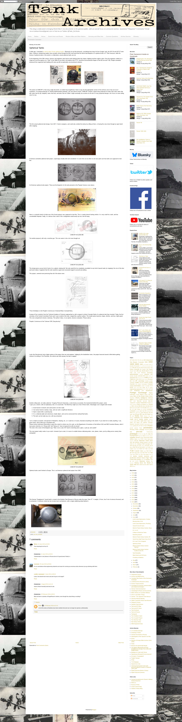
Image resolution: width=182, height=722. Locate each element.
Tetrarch (143, 458)
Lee (141, 409)
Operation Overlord (139, 424)
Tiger (147, 458)
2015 (133, 497)
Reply (35, 548)
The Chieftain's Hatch (136, 616)
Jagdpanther (133, 402)
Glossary (136, 36)
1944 (137, 364)
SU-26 (151, 445)
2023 (133, 479)
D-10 (151, 385)
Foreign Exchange (138, 393)
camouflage (141, 381)
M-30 (131, 412)
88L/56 (144, 371)
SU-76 (135, 447)
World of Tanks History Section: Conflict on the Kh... (141, 550)
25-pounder (136, 366)
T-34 (132, 451)
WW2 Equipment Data (137, 623)
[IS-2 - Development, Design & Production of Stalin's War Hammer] (133, 70)
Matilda (137, 416)
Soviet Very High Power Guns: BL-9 (142, 539)
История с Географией (137, 656)
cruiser (143, 385)
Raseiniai (140, 435)
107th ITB (136, 360)
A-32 (135, 372)
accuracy (150, 372)
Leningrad (132, 411)
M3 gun (137, 414)
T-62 (131, 454)
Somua (142, 442)
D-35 (138, 387)
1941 (146, 362)
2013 (133, 502)
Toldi (145, 459)
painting (134, 425)
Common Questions (112, 36)
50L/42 (138, 367)
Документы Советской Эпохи (139, 652)
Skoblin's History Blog (136, 688)
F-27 (144, 389)
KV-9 (148, 407)
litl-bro (133, 638)
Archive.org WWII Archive (137, 576)
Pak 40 (138, 425)
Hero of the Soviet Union (141, 396)
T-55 (148, 452)
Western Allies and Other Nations (76, 36)
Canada (147, 381)
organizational (147, 424)
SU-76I (139, 447)
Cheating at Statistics (138, 557)
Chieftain (146, 382)
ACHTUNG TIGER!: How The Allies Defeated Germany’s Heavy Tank (143, 87)
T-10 (146, 447)
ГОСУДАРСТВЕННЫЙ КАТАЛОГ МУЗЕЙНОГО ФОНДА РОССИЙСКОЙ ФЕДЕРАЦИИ (141, 649)
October (135, 508)
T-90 (150, 454)
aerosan (141, 374)
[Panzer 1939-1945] (133, 134)
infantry (137, 398)
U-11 (133, 461)
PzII (131, 435)
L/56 (133, 409)
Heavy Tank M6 (148, 394)
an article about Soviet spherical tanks (53, 51)
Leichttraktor (150, 409)
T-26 (140, 449)
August (135, 512)
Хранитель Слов (135, 664)
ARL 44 (151, 375)
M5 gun (132, 416)
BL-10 (135, 379)
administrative (134, 374)
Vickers (148, 461)
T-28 (146, 449)
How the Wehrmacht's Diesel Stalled (144, 305)
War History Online (136, 621)
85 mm (139, 371)
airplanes (146, 374)
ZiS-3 (141, 464)
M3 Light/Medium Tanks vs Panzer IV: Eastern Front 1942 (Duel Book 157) (144, 141)
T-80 (141, 454)
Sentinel (131, 440)
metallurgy (137, 417)
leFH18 (144, 409)
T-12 (152, 447)
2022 (133, 482)
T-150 (131, 449)
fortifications (132, 394)
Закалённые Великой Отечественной (141, 654)
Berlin (132, 379)
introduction (136, 399)
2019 (133, 488)
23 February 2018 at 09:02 (48, 594)
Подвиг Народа (135, 658)
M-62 (137, 412)
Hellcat (131, 396)
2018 (133, 490)
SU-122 (134, 445)
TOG (142, 459)
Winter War (143, 463)
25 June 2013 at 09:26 (45, 564)
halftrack (142, 394)
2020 (133, 486)
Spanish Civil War (148, 442)
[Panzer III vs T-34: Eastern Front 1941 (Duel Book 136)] (133, 99)
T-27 (143, 449)
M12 (150, 412)
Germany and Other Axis (95, 36)
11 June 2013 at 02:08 (43, 544)
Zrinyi (134, 466)
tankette (141, 456)
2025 (133, 475)
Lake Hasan (137, 409)
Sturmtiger (147, 443)
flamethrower (149, 390)
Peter (39, 605)
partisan (136, 428)
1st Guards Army (147, 364)
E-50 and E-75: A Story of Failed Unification (145, 281)
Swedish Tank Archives (137, 604)
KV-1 (133, 406)
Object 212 (150, 420)
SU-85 (143, 447)
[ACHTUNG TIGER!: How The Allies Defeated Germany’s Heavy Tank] (133, 88)
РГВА (132, 660)
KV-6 (136, 407)
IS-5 (149, 399)
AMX (151, 374)
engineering (133, 389)
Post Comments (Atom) (42, 645)
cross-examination (135, 385)
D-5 (141, 387)
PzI (152, 434)
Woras (35, 544)
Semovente (150, 439)
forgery (151, 393)
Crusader (147, 385)
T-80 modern (146, 454)
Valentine (142, 461)
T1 (152, 454)
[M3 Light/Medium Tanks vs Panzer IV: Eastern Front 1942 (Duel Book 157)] (133, 142)
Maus (141, 416)
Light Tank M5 (143, 410)
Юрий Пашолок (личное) (138, 672)
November (136, 506)
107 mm (132, 360)
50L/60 (142, 367)
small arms (149, 440)
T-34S (144, 451)
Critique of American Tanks (139, 532)
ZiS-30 (144, 464)
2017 (133, 493)
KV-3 (151, 406)
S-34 (139, 439)
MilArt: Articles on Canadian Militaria (140, 592)
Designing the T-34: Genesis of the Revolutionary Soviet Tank (144, 59)
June (134, 517)
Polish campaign (139, 429)
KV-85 (144, 407)
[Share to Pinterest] (47, 532)
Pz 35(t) (144, 434)
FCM (131, 390)
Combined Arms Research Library (140, 581)
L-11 (150, 407)
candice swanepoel (39, 574)
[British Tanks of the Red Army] (133, 108)
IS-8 (134, 401)
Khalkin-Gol (139, 404)
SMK (131, 442)
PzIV (136, 435)
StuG (143, 444)
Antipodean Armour (136, 574)
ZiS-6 (131, 466)
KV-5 (134, 407)
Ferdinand (137, 390)
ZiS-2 (138, 464)
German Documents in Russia (139, 634)
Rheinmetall (146, 437)
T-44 (138, 452)
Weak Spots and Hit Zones (139, 555)
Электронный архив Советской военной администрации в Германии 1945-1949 (141, 667)
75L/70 (135, 371)
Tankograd (134, 614)
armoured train (141, 377)
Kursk (151, 404)
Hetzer (151, 396)
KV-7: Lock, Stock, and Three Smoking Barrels (145, 330)
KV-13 (136, 406)
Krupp (147, 404)
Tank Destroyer (135, 610)
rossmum (36, 564)
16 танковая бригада (136, 630)
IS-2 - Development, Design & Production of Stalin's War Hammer (144, 69)
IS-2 (142, 399)
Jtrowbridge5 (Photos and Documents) (141, 590)
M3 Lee (142, 414)
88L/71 (148, 371)
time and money (136, 459)
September (136, 510)
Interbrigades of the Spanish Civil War (141, 636)
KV (130, 406)
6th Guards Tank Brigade (146, 369)
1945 (141, 364)
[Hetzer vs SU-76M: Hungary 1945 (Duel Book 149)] (133, 116)
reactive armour (149, 435)
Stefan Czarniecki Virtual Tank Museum (141, 600)
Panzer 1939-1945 (141, 131)
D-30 (135, 387)
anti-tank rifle (141, 376)
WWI (135, 464)
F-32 (149, 389)
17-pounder (141, 362)
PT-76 (139, 434)
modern (146, 419)
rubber (135, 439)
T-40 (133, 452)
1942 (150, 362)
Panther (150, 425)
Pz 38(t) (148, 434)
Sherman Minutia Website (138, 598)
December (136, 504)
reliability (132, 437)
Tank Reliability (137, 553)
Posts (133, 695)
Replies (38, 602)
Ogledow (145, 422)
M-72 (139, 412)
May (134, 560)
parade (131, 428)
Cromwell (150, 384)
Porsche (147, 429)
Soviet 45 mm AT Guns (138, 526)
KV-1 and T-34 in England (139, 541)
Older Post (121, 642)
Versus (43, 36)
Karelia (149, 402)
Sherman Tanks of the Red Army (144, 78)
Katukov (134, 404)
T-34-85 (136, 451)
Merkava (132, 417)
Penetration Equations (145, 293)
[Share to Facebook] (45, 532)
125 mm (141, 360)
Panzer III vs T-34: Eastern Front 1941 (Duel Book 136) (144, 97)
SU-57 (131, 447)
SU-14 (143, 445)
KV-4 (131, 407)
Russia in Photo (135, 684)
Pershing (132, 429)
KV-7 (139, 407)
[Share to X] (43, 532)
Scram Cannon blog (136, 686)
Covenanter (144, 384)
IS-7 (131, 401)
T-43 (135, 452)
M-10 (151, 410)
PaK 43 (146, 425)
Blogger (94, 709)
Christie (151, 382)
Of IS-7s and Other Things (138, 594)
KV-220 (148, 406)
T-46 (141, 452)
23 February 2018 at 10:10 (51, 605)
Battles (36, 36)
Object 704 (139, 422)
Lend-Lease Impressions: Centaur (141, 519)
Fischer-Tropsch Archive (137, 583)
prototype (40, 534)
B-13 (150, 377)
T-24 (137, 448)
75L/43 (131, 371)
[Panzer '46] (133, 125)
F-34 (151, 389)
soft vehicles (136, 442)
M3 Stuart (147, 414)
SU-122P (139, 445)
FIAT (143, 390)
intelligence (144, 398)
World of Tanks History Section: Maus (142, 528)
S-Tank (145, 439)
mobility (141, 419)
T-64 (133, 454)
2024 (133, 477)
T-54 (146, 452)
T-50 (143, 452)
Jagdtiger (138, 402)
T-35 (147, 451)
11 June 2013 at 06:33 (47, 554)
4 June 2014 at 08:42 (50, 574)
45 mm (134, 367)
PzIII (133, 435)
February (135, 567)
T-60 (151, 452)
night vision (144, 421)
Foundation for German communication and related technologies (141, 586)
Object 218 (133, 422)
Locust (148, 410)
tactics (135, 456)
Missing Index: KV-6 (138, 521)
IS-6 (152, 399)
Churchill (132, 384)
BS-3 (134, 381)
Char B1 (142, 382)
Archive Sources (126, 36)
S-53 (141, 439)
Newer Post (33, 642)
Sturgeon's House (135, 602)
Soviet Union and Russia (55, 36)
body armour (145, 379)
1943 (132, 364)
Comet (139, 384)
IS (139, 399)
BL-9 (141, 379)
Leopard (137, 410)
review (141, 437)
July (134, 515)
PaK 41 (142, 425)
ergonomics (139, 389)
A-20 (131, 372)
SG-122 (136, 440)
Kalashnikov (144, 402)
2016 (133, 495)
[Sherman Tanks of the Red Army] (133, 80)
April (134, 562)
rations (144, 435)
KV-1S (140, 406)
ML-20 (136, 419)
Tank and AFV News (136, 608)
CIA (136, 384)
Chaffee (137, 382)
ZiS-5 (151, 464)
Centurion (132, 382)
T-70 (136, 454)
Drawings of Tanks (136, 632)
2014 (133, 499)
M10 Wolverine (144, 412)
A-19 (151, 371)
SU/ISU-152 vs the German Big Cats (144, 234)
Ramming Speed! (137, 534)
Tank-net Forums (135, 612)
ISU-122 (139, 401)
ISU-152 (150, 401)
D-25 (131, 387)
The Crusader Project (136, 618)
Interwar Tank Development (138, 589)
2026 (133, 473)
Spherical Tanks (137, 543)
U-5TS (136, 461)
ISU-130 (145, 401)
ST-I (135, 443)
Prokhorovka (150, 431)
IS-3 (145, 399)
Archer (147, 375)
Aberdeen (143, 372)
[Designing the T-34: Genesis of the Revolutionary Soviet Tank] (133, 61)
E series (150, 387)
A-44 (139, 372)
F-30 (146, 389)
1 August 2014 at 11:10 (47, 584)
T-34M (141, 451)
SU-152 (147, 445)
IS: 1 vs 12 (135, 530)
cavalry (151, 381)
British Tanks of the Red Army (144, 105)
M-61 (134, 412)
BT (136, 381)
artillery (146, 377)
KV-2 (144, 406)
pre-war (35, 534)
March (134, 564)
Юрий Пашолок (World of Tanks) (139, 670)
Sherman (142, 440)
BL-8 (138, 379)
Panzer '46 (139, 122)
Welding (137, 463)
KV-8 (142, 407)
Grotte (137, 394)
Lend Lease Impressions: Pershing (142, 523)
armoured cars (133, 377)
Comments (135, 698)
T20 (131, 456)
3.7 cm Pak (142, 366)
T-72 (139, 454)
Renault (138, 437)
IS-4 (147, 399)
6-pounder (136, 369)
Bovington (150, 379)
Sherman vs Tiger (143, 256)
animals (131, 375)
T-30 (151, 449)
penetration (148, 428)
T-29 (149, 448)
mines (141, 417)
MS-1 (138, 421)
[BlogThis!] (41, 532)
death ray (144, 387)
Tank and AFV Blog (136, 606)
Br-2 (131, 381)
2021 (133, 484)
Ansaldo (136, 375)
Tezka (132, 643)
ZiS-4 (148, 464)
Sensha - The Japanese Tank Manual (141, 596)
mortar (135, 420)
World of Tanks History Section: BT (141, 537)
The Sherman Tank (136, 620)
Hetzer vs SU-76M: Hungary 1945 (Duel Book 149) (143, 114)
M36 (152, 414)
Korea (144, 404)
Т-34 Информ (134, 662)
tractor (148, 459)
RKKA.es (133, 682)
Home (29, 36)
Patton (140, 428)
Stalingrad (139, 443)
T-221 (134, 448)
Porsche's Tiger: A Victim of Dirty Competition (145, 343)
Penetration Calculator (34, 39)
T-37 (150, 451)
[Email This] (39, 532)
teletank (139, 458)
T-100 (148, 447)
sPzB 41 (132, 443)
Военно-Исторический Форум (139, 645)
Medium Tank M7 (148, 416)
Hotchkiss (132, 397)
